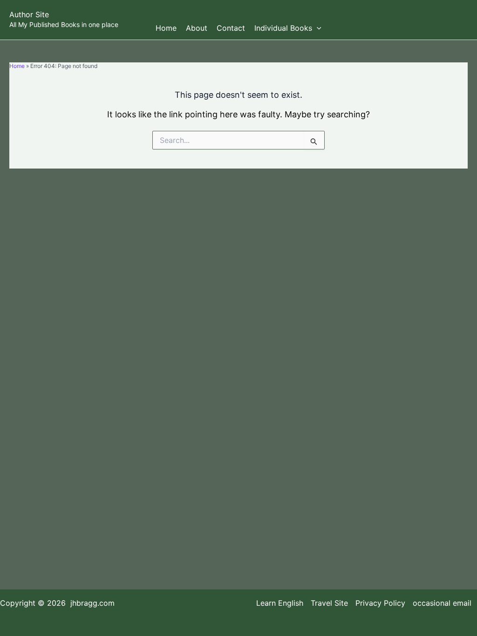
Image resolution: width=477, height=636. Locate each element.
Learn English (279, 603)
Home (166, 28)
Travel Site (329, 603)
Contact (231, 28)
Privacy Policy (380, 603)
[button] (316, 28)
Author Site (29, 14)
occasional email (442, 603)
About (196, 28)
